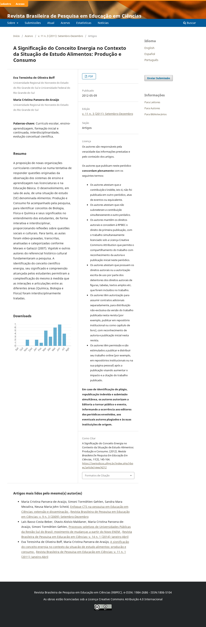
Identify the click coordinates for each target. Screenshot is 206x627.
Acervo (65, 23)
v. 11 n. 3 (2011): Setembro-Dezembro (60, 36)
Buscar (191, 23)
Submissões (33, 23)
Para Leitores (152, 102)
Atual (50, 23)
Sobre (11, 23)
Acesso (20, 4)
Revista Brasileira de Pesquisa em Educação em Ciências (74, 15)
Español (149, 54)
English (149, 48)
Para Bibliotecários (155, 114)
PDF (90, 76)
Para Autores (152, 108)
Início (16, 36)
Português (151, 60)
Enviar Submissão (158, 78)
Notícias (103, 23)
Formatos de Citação (97, 475)
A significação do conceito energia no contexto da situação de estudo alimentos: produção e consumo (75, 547)
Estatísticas (83, 23)
